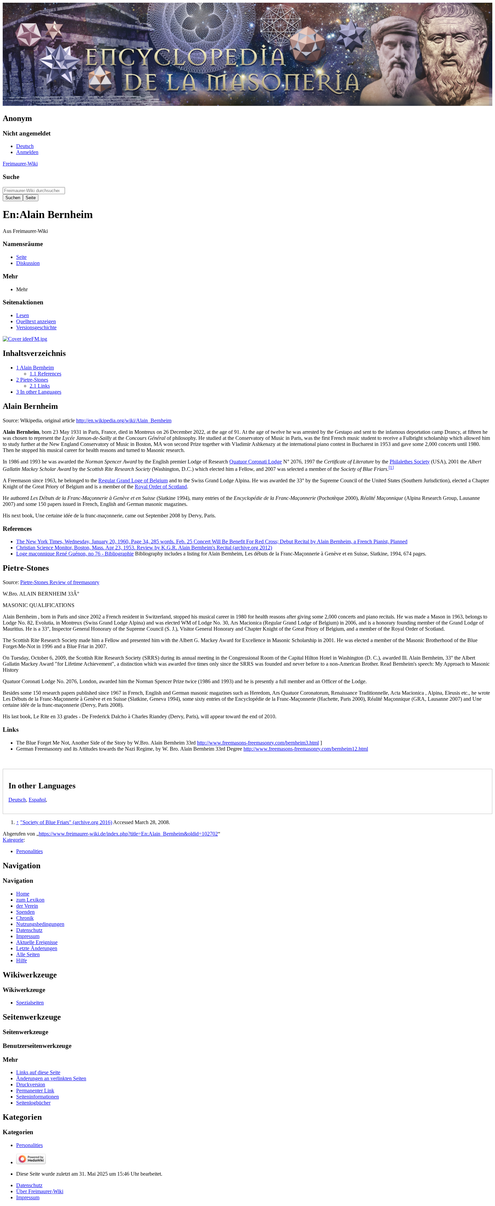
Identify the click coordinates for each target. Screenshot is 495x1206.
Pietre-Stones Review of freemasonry (59, 582)
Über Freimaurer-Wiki (39, 1191)
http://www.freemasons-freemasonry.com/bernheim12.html (305, 749)
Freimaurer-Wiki (20, 164)
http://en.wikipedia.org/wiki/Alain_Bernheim (123, 420)
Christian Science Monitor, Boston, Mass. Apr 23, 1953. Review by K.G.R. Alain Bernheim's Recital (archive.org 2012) (144, 547)
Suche (11, 176)
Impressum (27, 1197)
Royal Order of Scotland (161, 486)
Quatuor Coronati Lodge (255, 461)
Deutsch (17, 800)
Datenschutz (29, 1185)
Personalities (29, 851)
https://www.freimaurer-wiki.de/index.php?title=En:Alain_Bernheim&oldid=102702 (128, 834)
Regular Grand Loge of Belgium (133, 480)
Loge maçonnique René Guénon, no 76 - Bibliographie (75, 553)
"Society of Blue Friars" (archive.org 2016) (66, 822)
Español (37, 800)
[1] (391, 467)
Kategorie (13, 840)
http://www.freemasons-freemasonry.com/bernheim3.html (258, 743)
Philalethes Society (410, 461)
